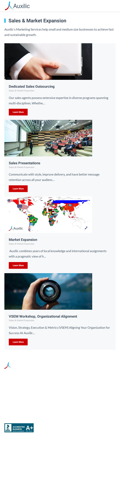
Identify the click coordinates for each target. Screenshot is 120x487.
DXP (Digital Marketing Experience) (28, 460)
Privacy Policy (86, 478)
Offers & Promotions (18, 468)
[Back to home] (17, 6)
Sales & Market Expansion (22, 452)
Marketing (11, 444)
